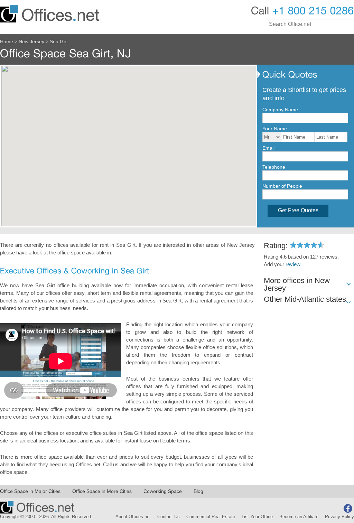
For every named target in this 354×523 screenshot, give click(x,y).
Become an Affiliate (298, 516)
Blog (198, 491)
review (293, 264)
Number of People (282, 186)
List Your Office (257, 516)
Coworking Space (162, 491)
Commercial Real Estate (210, 516)
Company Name (280, 109)
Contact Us (168, 516)
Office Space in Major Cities (30, 491)
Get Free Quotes (298, 210)
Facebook (347, 508)
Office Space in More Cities (102, 491)
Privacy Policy (339, 516)
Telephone (273, 167)
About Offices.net (133, 516)
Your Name (274, 128)
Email (268, 148)
